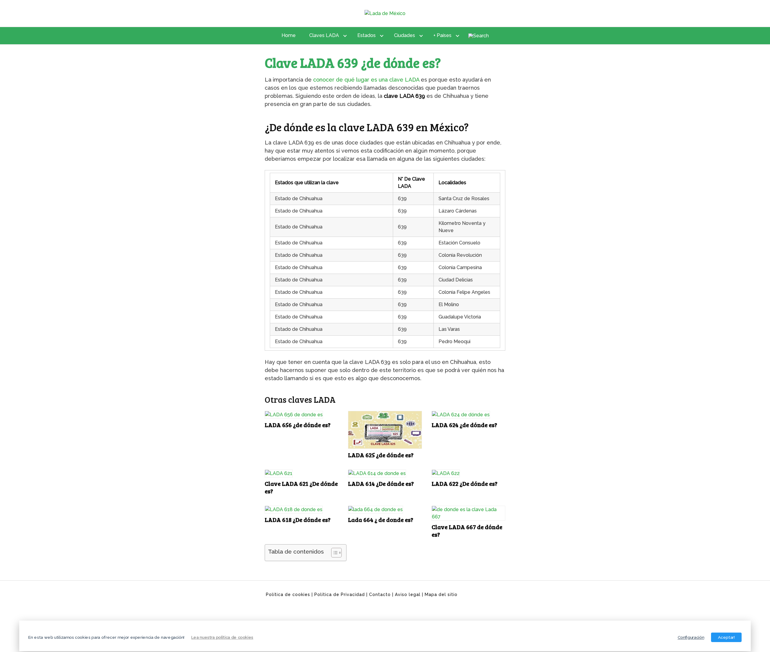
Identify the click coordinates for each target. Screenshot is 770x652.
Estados (366, 35)
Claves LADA (324, 35)
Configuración (691, 637)
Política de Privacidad (339, 594)
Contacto (380, 594)
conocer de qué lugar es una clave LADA (366, 79)
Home (289, 35)
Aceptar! (726, 637)
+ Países (442, 35)
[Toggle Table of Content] (333, 553)
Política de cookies (288, 594)
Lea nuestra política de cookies (222, 637)
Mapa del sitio (441, 594)
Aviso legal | (410, 594)
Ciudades (404, 35)
